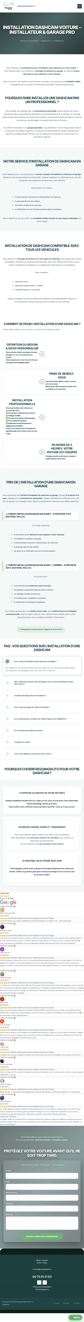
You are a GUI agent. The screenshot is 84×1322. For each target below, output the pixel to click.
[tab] (42, 665)
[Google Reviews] (45, 1282)
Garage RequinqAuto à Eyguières (30, 6)
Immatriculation (12, 1193)
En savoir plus (9, 1124)
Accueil (56, 1303)
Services (66, 1303)
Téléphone (10, 1203)
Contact (77, 1303)
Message (10, 1214)
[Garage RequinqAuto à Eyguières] (8, 6)
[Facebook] (39, 1282)
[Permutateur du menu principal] (79, 6)
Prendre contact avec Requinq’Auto (42, 1236)
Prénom (9, 1171)
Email (8, 1182)
